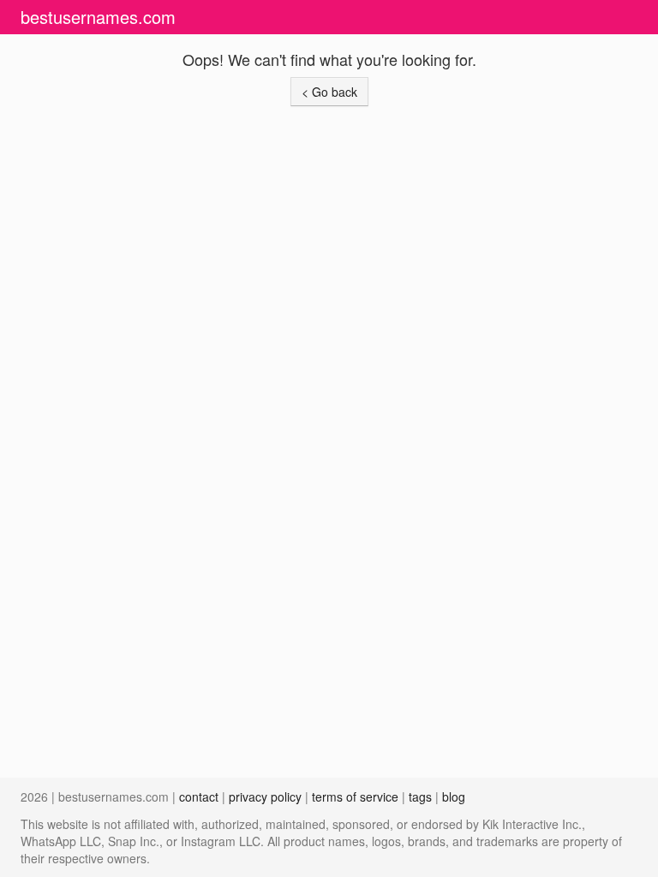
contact (198, 796)
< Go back (329, 91)
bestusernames (98, 16)
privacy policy (265, 796)
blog (453, 796)
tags (420, 796)
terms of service (355, 796)
